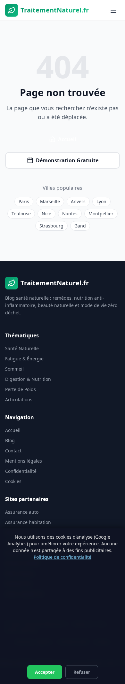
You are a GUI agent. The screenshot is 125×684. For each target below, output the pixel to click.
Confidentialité (21, 471)
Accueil (67, 139)
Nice (46, 214)
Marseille (50, 201)
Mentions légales (23, 461)
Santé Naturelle (22, 348)
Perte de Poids (20, 389)
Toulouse (21, 214)
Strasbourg (51, 226)
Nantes (70, 214)
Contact (13, 451)
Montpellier (100, 214)
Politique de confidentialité (62, 557)
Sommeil (14, 369)
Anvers (78, 201)
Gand (80, 226)
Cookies (13, 481)
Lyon (101, 201)
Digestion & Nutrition (28, 379)
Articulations (18, 399)
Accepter (44, 672)
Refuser (81, 672)
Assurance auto (21, 512)
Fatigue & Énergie (24, 359)
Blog (10, 440)
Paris (24, 201)
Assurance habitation (28, 522)
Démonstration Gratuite (67, 160)
